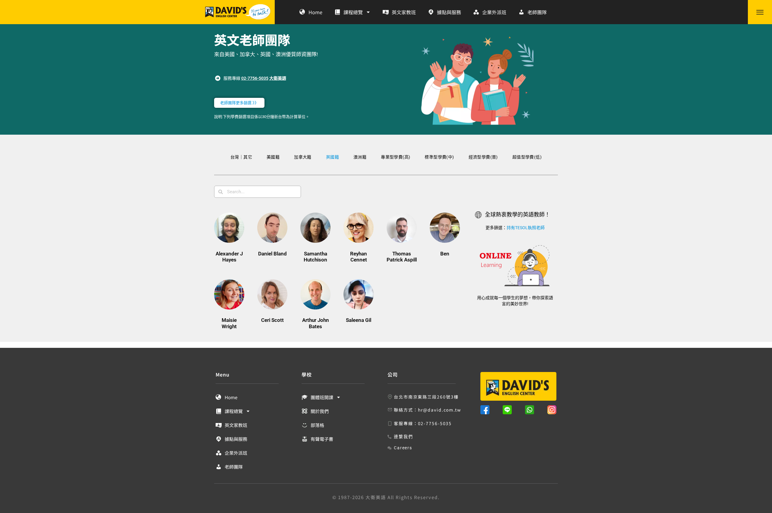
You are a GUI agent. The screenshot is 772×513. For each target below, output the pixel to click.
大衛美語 (277, 78)
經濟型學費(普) (483, 157)
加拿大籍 (303, 157)
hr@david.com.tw (439, 410)
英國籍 (332, 157)
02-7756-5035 (254, 78)
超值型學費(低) (527, 157)
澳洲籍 (359, 157)
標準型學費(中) (439, 157)
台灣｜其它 (241, 157)
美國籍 (273, 157)
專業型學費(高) (395, 157)
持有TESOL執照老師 (526, 227)
